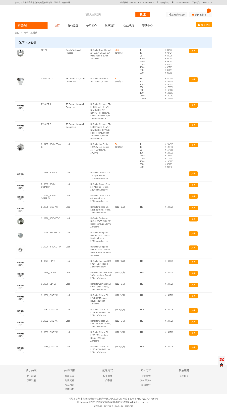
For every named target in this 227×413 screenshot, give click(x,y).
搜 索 (143, 14)
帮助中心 (147, 25)
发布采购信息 (178, 14)
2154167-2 (46, 124)
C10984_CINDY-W (49, 346)
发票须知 (69, 389)
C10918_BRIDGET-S (50, 218)
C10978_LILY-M (48, 272)
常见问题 (69, 384)
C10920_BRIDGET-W (51, 247)
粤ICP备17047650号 (147, 398)
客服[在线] (164, 2)
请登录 (57, 2)
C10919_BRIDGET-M (50, 232)
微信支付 (146, 384)
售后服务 (184, 376)
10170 (44, 50)
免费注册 (66, 2)
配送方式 (107, 376)
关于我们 (31, 376)
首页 (57, 25)
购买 (193, 51)
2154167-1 (46, 104)
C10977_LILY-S (48, 261)
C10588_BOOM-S (49, 173)
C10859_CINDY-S (49, 207)
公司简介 (91, 25)
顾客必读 (69, 376)
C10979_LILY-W (48, 284)
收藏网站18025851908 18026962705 (137, 2)
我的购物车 (201, 14)
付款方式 (146, 376)
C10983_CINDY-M (49, 332)
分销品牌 (73, 25)
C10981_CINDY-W (49, 309)
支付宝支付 (146, 380)
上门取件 (107, 380)
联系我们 (110, 25)
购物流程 (69, 380)
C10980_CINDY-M (49, 295)
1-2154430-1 (47, 78)
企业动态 (128, 25)
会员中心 (205, 24)
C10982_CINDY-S (49, 321)
